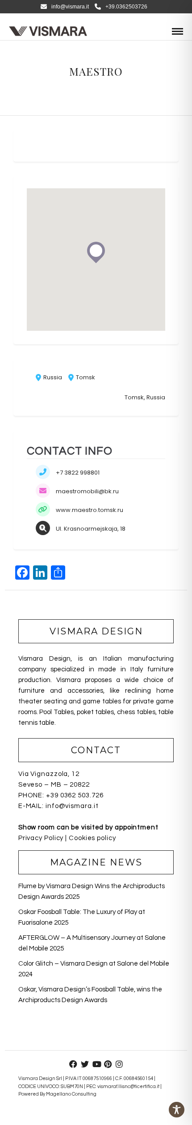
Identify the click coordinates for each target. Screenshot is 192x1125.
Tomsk (85, 377)
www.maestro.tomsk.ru (89, 510)
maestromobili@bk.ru (87, 491)
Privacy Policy (41, 838)
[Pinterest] (107, 1064)
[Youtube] (96, 1064)
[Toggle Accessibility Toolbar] (176, 1109)
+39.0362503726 (126, 7)
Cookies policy (92, 838)
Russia (52, 377)
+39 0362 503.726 (74, 795)
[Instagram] (119, 1064)
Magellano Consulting (71, 1094)
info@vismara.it (70, 7)
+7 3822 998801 (78, 472)
